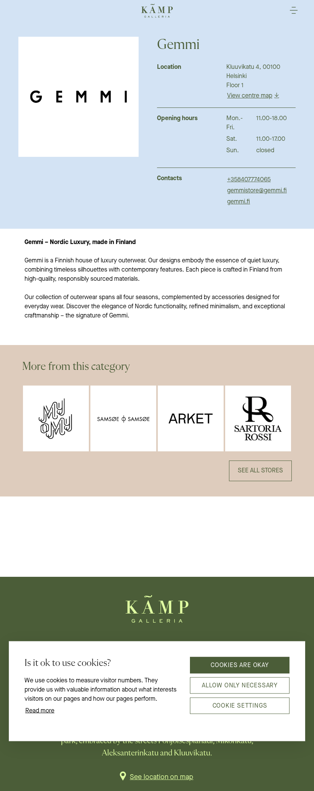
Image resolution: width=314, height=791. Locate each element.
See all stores (260, 471)
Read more (39, 711)
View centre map (249, 96)
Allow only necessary (240, 685)
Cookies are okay (240, 665)
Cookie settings (240, 706)
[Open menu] (293, 10)
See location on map (161, 777)
